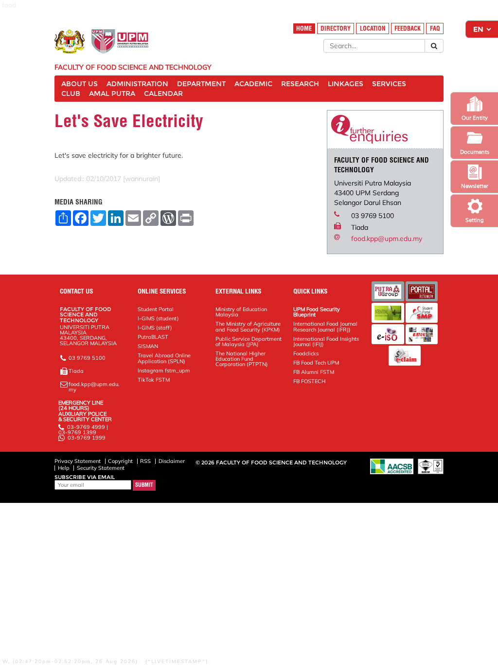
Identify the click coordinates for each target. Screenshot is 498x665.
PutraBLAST (153, 336)
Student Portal (156, 309)
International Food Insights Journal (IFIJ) (326, 341)
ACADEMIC (253, 83)
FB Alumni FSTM (313, 372)
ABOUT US (79, 83)
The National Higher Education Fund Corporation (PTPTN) (241, 359)
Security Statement (100, 467)
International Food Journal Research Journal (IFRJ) (325, 326)
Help (64, 467)
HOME (304, 28)
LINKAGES (345, 83)
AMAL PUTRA (112, 93)
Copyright (120, 461)
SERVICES (389, 83)
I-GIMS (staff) (155, 327)
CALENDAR (163, 93)
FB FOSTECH (309, 381)
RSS (145, 461)
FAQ (435, 28)
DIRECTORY (335, 28)
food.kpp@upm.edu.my (386, 238)
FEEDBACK (407, 28)
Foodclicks (306, 353)
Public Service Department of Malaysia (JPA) (248, 341)
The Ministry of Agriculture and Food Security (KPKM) (248, 326)
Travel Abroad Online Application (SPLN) (164, 358)
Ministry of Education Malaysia (241, 312)
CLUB (70, 93)
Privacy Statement (77, 461)
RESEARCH (300, 83)
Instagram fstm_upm (164, 370)
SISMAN (148, 346)
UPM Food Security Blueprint (316, 312)
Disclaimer (172, 461)
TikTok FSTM (154, 379)
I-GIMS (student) (158, 318)
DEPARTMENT (201, 83)
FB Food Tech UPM (316, 362)
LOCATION (373, 28)
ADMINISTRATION (137, 83)
